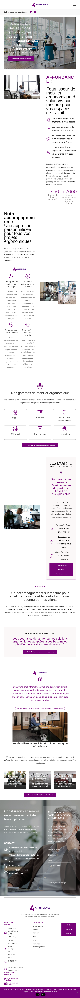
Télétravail (15, 434)
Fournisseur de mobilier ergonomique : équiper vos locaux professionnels (65, 781)
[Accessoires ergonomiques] (64, 412)
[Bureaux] (40, 412)
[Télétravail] (15, 428)
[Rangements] (40, 428)
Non (43, 995)
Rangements (40, 434)
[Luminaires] (64, 428)
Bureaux (40, 417)
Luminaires (65, 434)
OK (38, 995)
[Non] (77, 992)
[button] (31, 12)
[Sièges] (15, 412)
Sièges (15, 418)
